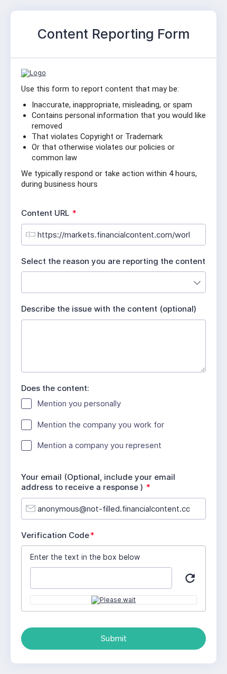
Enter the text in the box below (85, 556)
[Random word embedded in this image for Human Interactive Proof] (113, 600)
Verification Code (60, 535)
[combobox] (113, 282)
